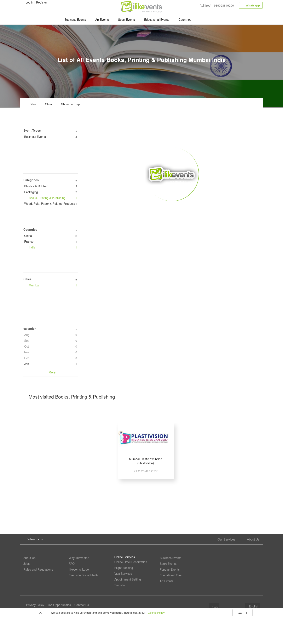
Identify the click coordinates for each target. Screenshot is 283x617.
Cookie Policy (156, 613)
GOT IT (242, 613)
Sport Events (126, 19)
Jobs (26, 563)
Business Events (75, 19)
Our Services (227, 539)
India (53, 247)
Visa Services (123, 573)
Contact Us (81, 605)
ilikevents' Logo (79, 569)
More (171, 207)
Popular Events (170, 569)
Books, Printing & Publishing (53, 198)
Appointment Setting (127, 579)
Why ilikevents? (79, 558)
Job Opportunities (59, 605)
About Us (253, 539)
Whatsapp (252, 5)
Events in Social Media (83, 575)
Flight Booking (123, 568)
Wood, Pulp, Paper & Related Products (50, 203)
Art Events (102, 19)
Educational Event (171, 575)
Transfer (119, 585)
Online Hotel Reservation (130, 562)
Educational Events (156, 19)
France (50, 241)
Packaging (50, 192)
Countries (185, 19)
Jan (50, 364)
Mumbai (53, 285)
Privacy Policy (35, 605)
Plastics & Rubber (50, 186)
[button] (68, 104)
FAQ (72, 563)
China (50, 236)
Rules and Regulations (38, 569)
